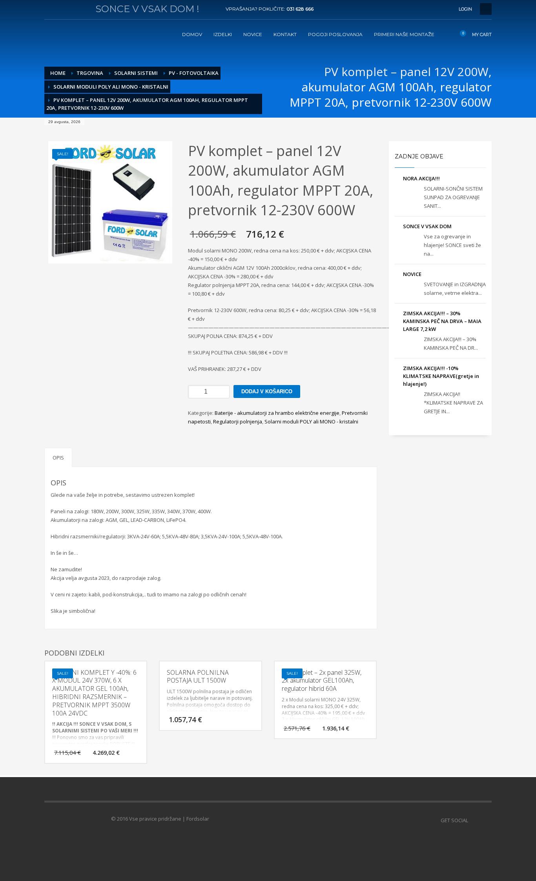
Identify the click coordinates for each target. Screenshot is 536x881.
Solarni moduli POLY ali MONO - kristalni (311, 421)
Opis (58, 457)
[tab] (58, 457)
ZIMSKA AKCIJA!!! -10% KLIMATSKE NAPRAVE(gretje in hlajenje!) (441, 376)
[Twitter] (62, 9)
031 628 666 (300, 9)
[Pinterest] (74, 9)
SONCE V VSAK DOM (427, 226)
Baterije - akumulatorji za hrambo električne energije (277, 412)
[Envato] (85, 9)
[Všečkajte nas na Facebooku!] (474, 820)
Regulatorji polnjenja (237, 421)
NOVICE (412, 274)
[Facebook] (50, 9)
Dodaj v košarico (266, 391)
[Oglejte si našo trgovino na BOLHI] (486, 820)
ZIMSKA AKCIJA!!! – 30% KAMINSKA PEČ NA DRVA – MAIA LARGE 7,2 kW (442, 321)
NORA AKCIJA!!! (421, 178)
